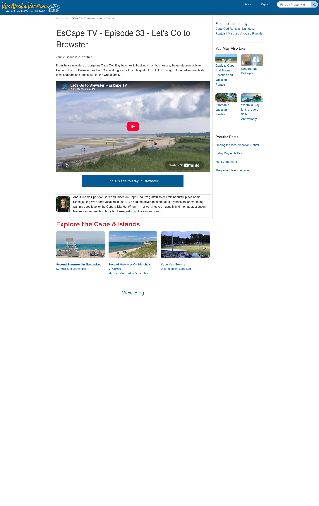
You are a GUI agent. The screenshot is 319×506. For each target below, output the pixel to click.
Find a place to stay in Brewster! (133, 180)
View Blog (133, 292)
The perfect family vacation (233, 170)
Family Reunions (226, 161)
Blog (66, 18)
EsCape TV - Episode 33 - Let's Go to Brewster (92, 18)
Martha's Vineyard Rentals (245, 33)
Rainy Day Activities (228, 153)
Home (59, 18)
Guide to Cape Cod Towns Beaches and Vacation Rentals (224, 74)
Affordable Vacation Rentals (222, 109)
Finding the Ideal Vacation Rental (237, 145)
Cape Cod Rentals (227, 28)
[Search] (314, 4)
